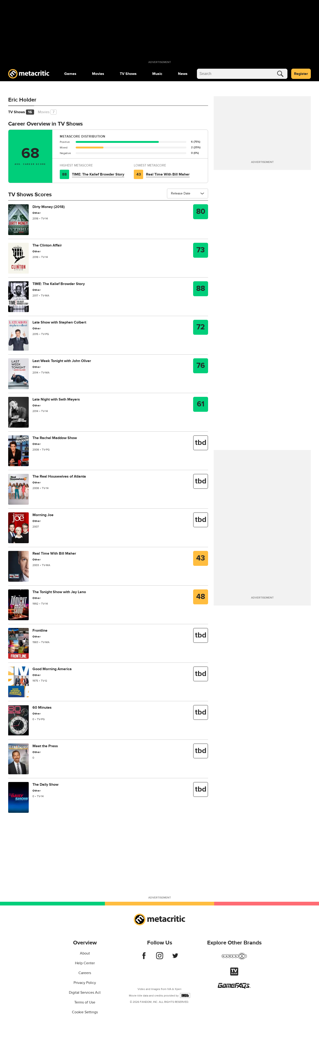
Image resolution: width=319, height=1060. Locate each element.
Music (157, 73)
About (85, 953)
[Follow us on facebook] (144, 958)
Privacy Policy (85, 982)
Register (301, 73)
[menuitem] (70, 74)
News (183, 73)
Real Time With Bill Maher (168, 174)
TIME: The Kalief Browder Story (98, 174)
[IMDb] (185, 995)
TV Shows (128, 73)
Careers (84, 973)
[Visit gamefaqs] (234, 987)
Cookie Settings (85, 1012)
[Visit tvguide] (234, 974)
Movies (98, 73)
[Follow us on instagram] (160, 958)
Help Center (85, 963)
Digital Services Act (85, 992)
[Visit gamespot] (234, 959)
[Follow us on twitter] (175, 958)
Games (70, 73)
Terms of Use (84, 1002)
